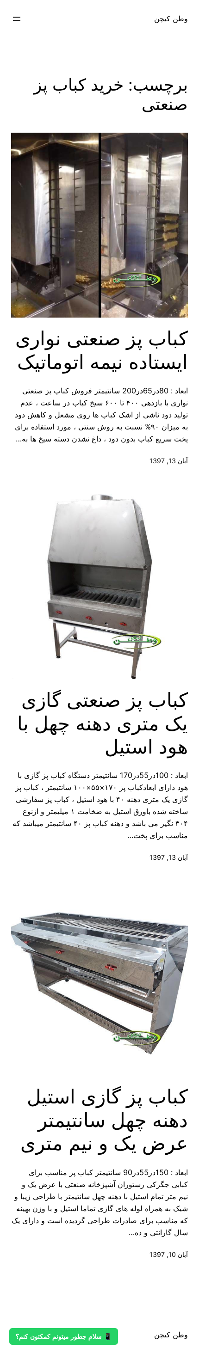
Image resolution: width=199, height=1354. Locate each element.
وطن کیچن (171, 18)
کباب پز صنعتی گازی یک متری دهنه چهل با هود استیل (102, 723)
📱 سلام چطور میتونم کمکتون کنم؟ (64, 1336)
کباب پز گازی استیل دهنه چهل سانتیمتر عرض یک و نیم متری (104, 1120)
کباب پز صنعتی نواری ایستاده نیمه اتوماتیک (101, 350)
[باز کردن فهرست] (16, 19)
